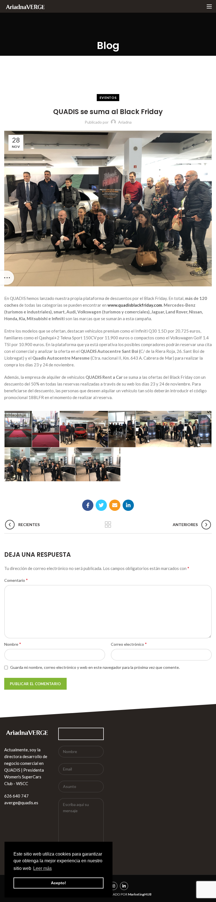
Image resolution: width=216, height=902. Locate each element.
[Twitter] (101, 505)
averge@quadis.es (21, 802)
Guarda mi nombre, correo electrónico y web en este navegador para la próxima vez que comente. (95, 667)
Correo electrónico (129, 644)
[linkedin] (128, 505)
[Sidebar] (7, 278)
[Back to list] (108, 524)
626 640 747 (16, 795)
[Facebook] (87, 505)
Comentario (16, 580)
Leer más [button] (42, 868)
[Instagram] (113, 886)
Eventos (108, 97)
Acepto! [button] (58, 883)
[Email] (114, 505)
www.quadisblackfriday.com (134, 305)
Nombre (12, 644)
